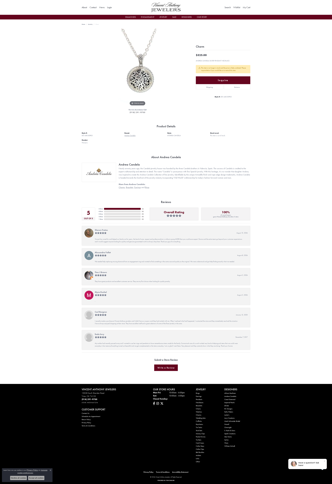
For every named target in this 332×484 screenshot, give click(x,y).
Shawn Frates (101, 230)
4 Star (101, 211)
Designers (187, 17)
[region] (137, 67)
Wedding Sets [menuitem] (201, 418)
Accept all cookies (36, 478)
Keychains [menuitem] (199, 424)
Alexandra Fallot (103, 252)
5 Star (101, 209)
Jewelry (163, 17)
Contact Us (85, 413)
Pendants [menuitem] (199, 399)
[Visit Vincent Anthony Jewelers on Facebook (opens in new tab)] (154, 403)
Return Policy (86, 419)
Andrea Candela (130, 135)
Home (83, 24)
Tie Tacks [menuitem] (199, 427)
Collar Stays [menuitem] (200, 446)
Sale (174, 17)
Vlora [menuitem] (226, 443)
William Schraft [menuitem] (229, 446)
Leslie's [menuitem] (226, 415)
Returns (237, 87)
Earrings (137, 187)
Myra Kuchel (101, 292)
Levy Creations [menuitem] (229, 418)
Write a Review (166, 367)
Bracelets (129, 187)
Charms (122, 187)
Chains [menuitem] (198, 409)
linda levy (99, 334)
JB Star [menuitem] (226, 405)
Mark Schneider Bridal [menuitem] (232, 421)
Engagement (147, 17)
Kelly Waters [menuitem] (228, 412)
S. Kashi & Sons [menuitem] (229, 430)
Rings (147, 187)
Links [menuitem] (197, 458)
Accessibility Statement (180, 472)
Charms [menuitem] (198, 415)
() (143, 209)
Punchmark (170, 480)
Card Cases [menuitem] (200, 443)
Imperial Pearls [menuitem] (229, 402)
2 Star (101, 217)
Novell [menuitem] (226, 424)
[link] (84, 7)
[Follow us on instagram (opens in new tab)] (157, 403)
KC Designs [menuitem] (228, 409)
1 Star (101, 219)
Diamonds (130, 17)
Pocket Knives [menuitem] (200, 437)
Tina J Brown (101, 272)
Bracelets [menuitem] (199, 405)
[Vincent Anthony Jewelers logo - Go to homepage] (166, 7)
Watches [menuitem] (199, 412)
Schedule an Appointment (91, 416)
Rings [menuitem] (198, 393)
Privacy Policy (86, 422)
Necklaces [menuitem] (199, 402)
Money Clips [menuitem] (200, 433)
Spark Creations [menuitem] (230, 433)
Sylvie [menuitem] (226, 440)
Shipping (209, 87)
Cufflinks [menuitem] (199, 421)
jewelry (90, 24)
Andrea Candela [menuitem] (230, 396)
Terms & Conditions (88, 426)
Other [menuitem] (198, 461)
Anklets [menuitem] (198, 455)
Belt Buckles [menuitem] (200, 452)
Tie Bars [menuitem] (198, 440)
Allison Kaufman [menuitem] (230, 393)
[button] (109, 7)
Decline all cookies (18, 478)
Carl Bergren (101, 312)
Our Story (202, 17)
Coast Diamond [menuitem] (229, 399)
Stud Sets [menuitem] (199, 430)
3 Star (101, 214)
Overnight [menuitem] (227, 427)
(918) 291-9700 (137, 112)
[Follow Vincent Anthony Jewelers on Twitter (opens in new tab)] (161, 403)
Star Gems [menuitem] (228, 437)
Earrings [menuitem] (199, 396)
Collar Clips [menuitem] (200, 449)
